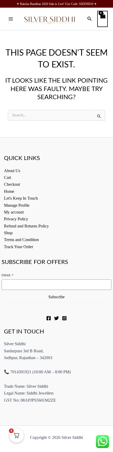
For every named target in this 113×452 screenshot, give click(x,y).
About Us (12, 170)
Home (9, 191)
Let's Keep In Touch (21, 198)
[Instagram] (64, 318)
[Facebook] (48, 318)
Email (7, 275)
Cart (7, 177)
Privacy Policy (16, 219)
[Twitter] (56, 318)
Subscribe (56, 297)
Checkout (12, 184)
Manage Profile (16, 205)
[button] (89, 18)
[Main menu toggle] (10, 18)
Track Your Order (18, 246)
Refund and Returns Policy (26, 226)
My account (14, 212)
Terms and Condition (21, 239)
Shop (8, 233)
